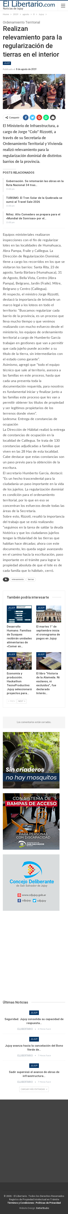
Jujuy (7, 63)
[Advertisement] (34, 957)
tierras (31, 579)
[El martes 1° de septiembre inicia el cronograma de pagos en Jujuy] (48, 614)
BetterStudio (42, 1208)
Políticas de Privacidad (48, 1203)
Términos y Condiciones (20, 1203)
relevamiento (18, 579)
